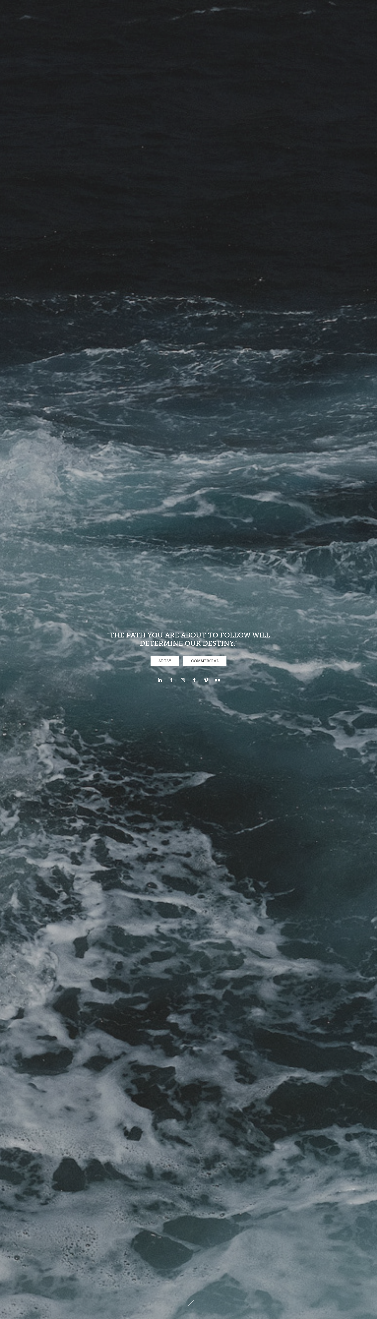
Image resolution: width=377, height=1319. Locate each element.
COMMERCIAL (205, 661)
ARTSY (164, 661)
